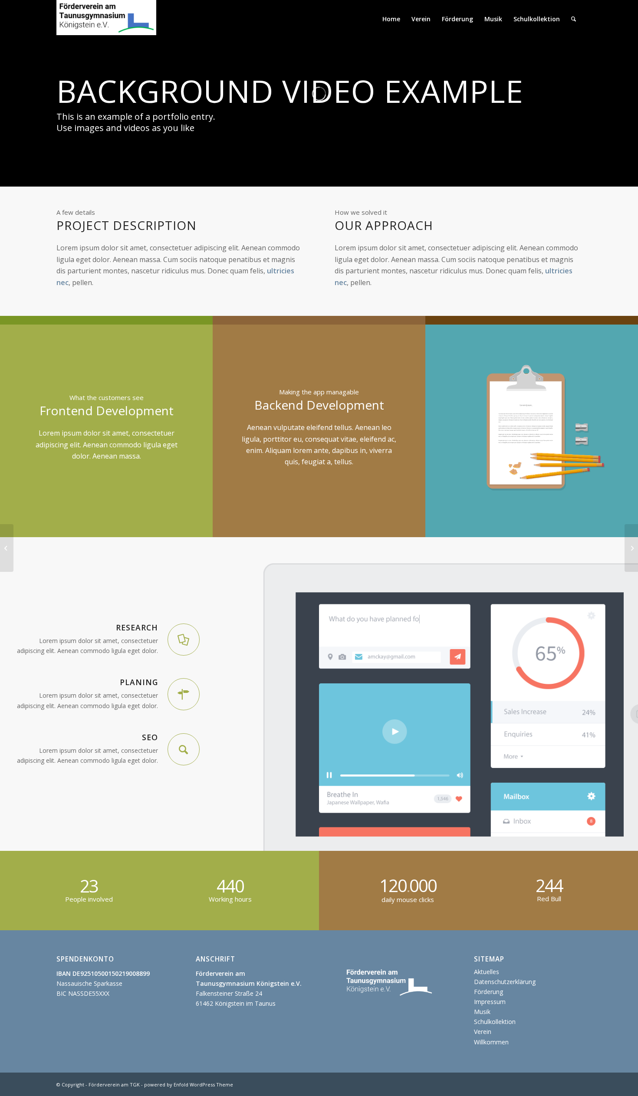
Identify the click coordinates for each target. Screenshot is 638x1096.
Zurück (445, 431)
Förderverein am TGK (114, 1084)
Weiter (618, 431)
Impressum (490, 1002)
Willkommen (491, 1042)
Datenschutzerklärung (505, 982)
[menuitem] (391, 19)
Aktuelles (486, 972)
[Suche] (574, 19)
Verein (482, 1031)
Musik (482, 1011)
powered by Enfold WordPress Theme (188, 1084)
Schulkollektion (495, 1021)
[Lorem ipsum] (6, 548)
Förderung (488, 992)
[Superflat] (631, 548)
